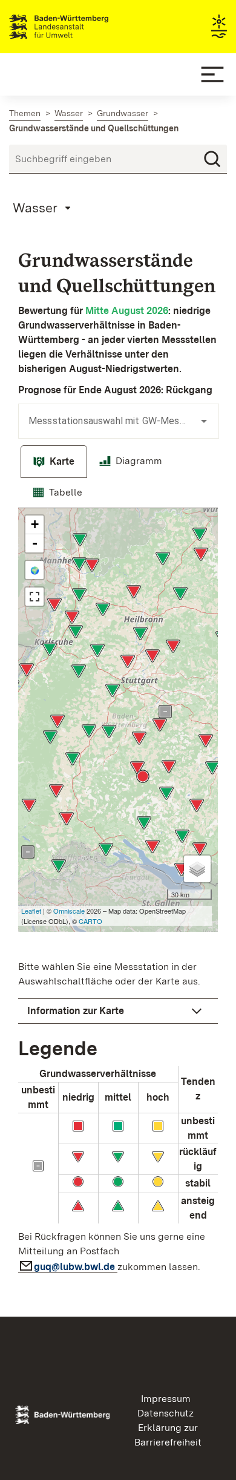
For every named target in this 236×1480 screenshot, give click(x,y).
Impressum (166, 1398)
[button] (118, 1011)
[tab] (54, 461)
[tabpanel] (118, 894)
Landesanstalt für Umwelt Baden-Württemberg (80, 27)
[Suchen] (212, 159)
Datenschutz (165, 1413)
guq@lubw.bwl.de (75, 1266)
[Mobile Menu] (212, 74)
